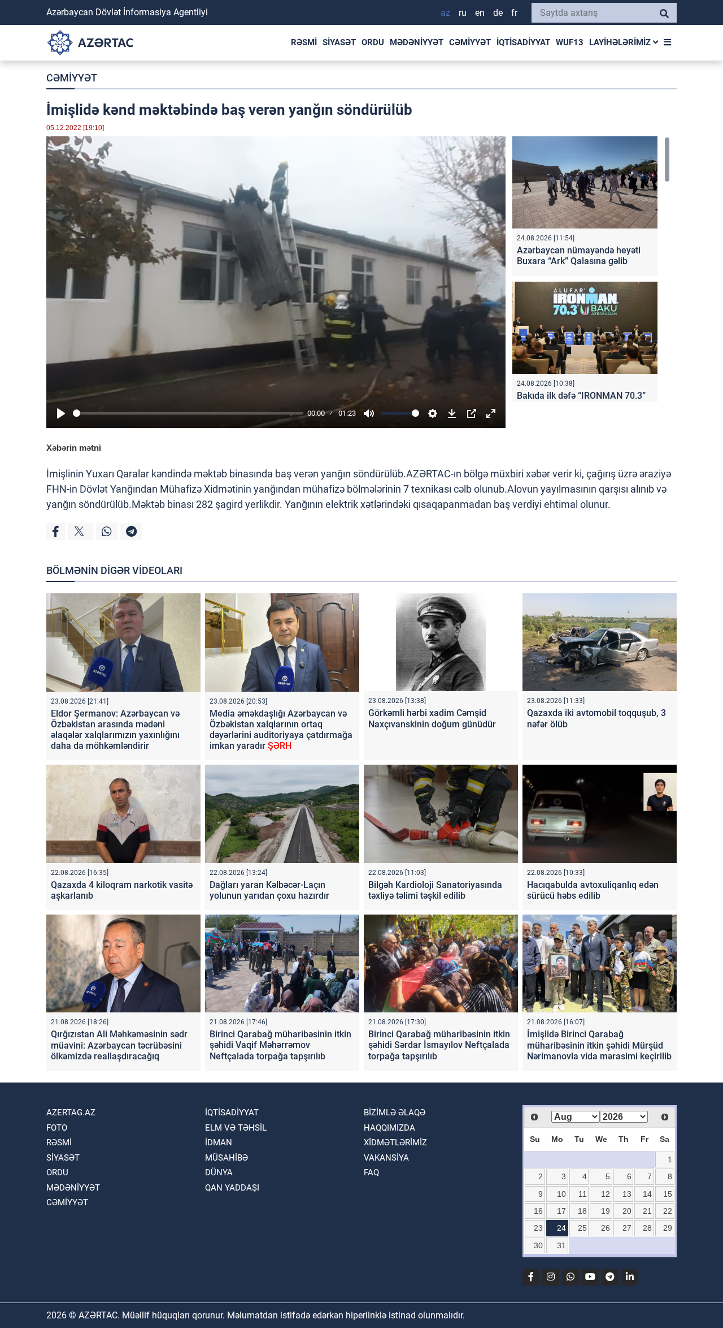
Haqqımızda (389, 1128)
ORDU (373, 42)
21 (647, 1210)
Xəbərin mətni (73, 447)
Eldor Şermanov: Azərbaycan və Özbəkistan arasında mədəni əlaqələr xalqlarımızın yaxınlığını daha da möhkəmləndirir (115, 730)
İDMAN (218, 1142)
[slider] (188, 413)
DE (498, 12)
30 (538, 1245)
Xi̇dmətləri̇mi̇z (395, 1142)
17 (561, 1210)
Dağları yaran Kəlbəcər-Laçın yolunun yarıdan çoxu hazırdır (269, 890)
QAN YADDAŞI (232, 1188)
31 (561, 1245)
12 (605, 1193)
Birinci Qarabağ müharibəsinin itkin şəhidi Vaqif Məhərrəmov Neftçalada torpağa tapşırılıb (280, 1045)
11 (582, 1193)
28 (647, 1227)
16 (538, 1210)
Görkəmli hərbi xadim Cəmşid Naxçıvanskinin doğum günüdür (432, 718)
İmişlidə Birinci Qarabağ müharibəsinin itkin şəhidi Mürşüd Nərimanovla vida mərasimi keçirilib (599, 1045)
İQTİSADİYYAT (523, 42)
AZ (445, 12)
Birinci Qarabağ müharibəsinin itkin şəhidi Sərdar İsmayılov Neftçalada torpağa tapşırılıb (439, 1045)
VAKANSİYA (386, 1158)
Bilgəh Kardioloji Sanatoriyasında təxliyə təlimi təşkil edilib (435, 890)
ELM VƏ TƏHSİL (236, 1128)
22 (667, 1210)
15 (667, 1193)
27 (626, 1227)
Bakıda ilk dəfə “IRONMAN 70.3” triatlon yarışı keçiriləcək (581, 401)
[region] (591, 269)
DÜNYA (219, 1172)
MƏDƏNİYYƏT (416, 42)
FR (514, 12)
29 (667, 1227)
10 (561, 1193)
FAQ (371, 1172)
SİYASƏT (339, 42)
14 (647, 1193)
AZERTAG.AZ (70, 1112)
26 (605, 1227)
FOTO (56, 1128)
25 (582, 1227)
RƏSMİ (304, 42)
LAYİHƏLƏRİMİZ (621, 42)
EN (480, 12)
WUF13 (569, 42)
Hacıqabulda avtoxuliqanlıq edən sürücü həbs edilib (593, 890)
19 (605, 1210)
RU (463, 12)
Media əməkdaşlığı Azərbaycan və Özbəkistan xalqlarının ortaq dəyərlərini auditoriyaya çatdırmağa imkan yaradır (281, 730)
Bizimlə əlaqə (394, 1112)
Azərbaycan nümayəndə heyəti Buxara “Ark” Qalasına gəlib (579, 255)
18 (582, 1210)
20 (626, 1210)
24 (561, 1227)
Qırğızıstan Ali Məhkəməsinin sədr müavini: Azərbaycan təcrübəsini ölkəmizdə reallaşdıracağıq (119, 1045)
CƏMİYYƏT (470, 42)
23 (538, 1227)
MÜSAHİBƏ (226, 1158)
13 (626, 1193)
